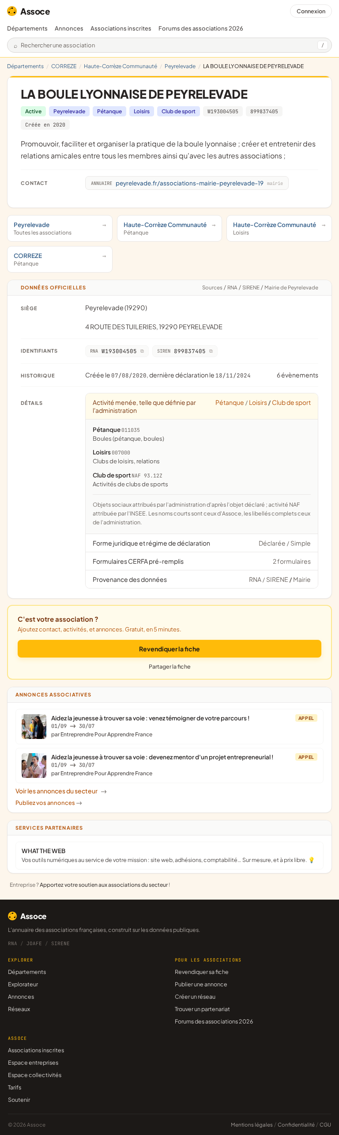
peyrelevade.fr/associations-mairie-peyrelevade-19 (187, 183)
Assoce (35, 11)
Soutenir (19, 1099)
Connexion (311, 11)
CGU (325, 1124)
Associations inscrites (120, 28)
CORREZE (63, 66)
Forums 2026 (200, 28)
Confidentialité (296, 1124)
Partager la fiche (170, 666)
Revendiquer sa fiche (202, 971)
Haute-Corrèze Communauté (120, 66)
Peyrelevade (180, 66)
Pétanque (109, 111)
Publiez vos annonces (48, 802)
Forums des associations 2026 (214, 1021)
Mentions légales (252, 1124)
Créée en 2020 (45, 124)
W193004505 (222, 111)
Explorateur (23, 984)
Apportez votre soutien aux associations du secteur (104, 884)
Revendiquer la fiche (169, 649)
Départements (27, 28)
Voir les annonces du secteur (61, 791)
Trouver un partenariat (202, 1008)
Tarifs (14, 1087)
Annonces (69, 28)
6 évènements (297, 375)
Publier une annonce (201, 984)
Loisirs (142, 111)
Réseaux (19, 1008)
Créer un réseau (195, 996)
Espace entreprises (33, 1062)
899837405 (264, 111)
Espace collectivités (34, 1074)
